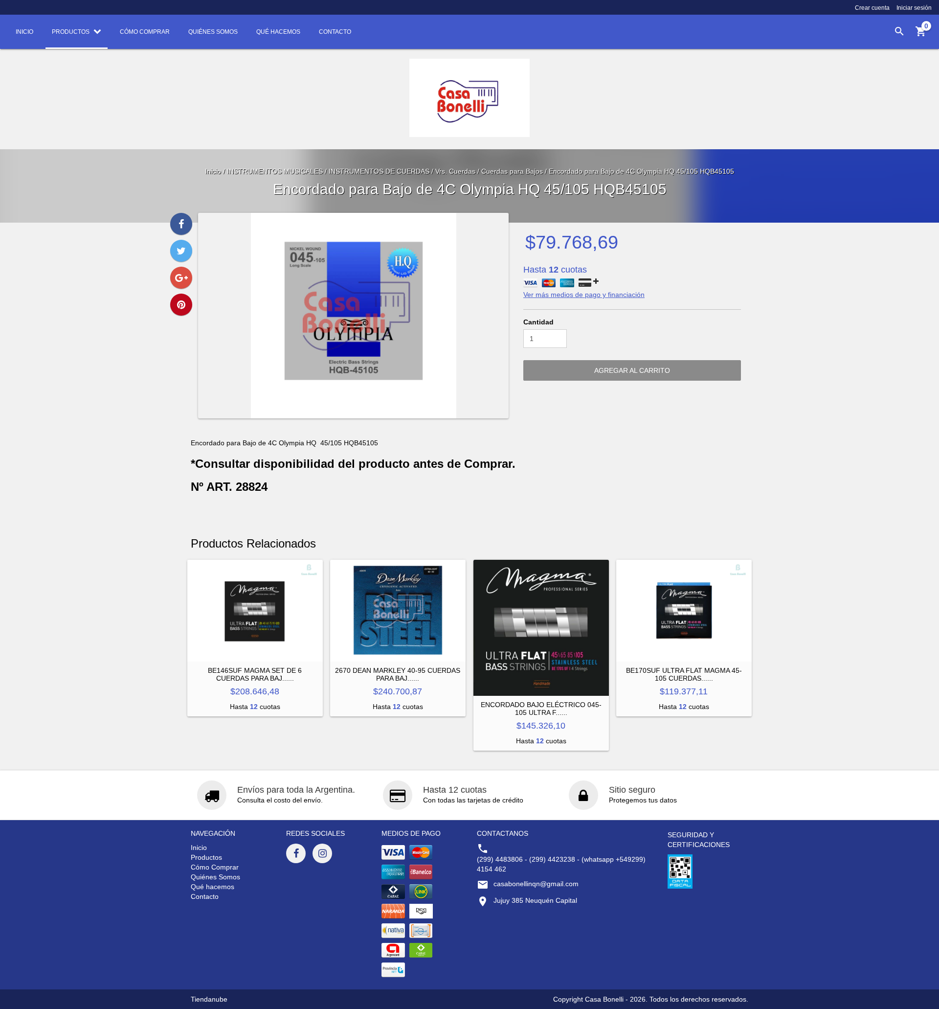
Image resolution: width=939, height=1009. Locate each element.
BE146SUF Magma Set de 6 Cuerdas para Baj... (255, 674)
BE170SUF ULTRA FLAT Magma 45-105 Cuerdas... (684, 674)
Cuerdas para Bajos (512, 171)
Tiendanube (209, 999)
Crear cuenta (872, 7)
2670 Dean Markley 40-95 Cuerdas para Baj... (397, 674)
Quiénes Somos (215, 877)
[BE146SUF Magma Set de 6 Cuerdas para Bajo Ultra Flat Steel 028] (255, 610)
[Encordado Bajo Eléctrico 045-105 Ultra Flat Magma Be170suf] (541, 627)
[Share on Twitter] (181, 251)
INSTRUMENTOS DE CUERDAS (379, 171)
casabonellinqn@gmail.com (536, 884)
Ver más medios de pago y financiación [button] (584, 294)
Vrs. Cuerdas (455, 171)
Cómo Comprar (215, 867)
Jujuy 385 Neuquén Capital (535, 900)
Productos (206, 857)
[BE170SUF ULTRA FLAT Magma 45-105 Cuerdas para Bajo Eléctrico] (684, 610)
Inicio (213, 171)
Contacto (205, 896)
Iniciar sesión (914, 7)
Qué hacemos (212, 887)
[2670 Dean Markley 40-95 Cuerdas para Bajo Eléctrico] (398, 610)
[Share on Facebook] (181, 224)
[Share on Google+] (181, 278)
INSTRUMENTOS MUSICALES (275, 171)
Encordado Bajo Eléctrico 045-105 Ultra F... (541, 708)
